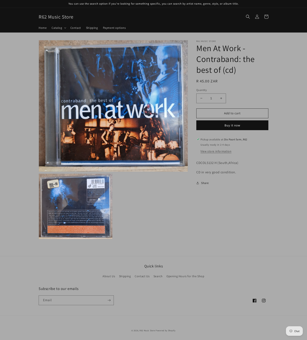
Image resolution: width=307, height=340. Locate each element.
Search (158, 276)
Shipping (125, 276)
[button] (58, 27)
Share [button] (205, 183)
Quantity (201, 90)
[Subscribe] (109, 300)
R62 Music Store (147, 330)
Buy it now (232, 125)
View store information (215, 151)
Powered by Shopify (166, 330)
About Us (109, 276)
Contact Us (142, 276)
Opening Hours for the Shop (185, 276)
